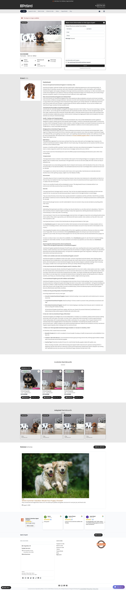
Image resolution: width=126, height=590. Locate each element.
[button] (26, 371)
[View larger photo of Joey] (38, 371)
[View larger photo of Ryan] (60, 371)
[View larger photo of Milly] (82, 371)
